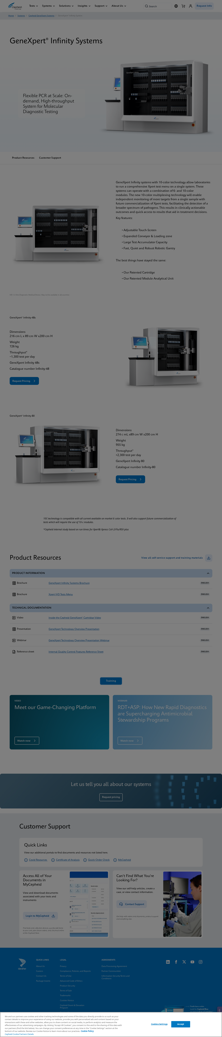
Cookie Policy (87, 1031)
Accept (180, 1024)
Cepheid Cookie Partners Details (19, 1034)
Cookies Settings (159, 1024)
